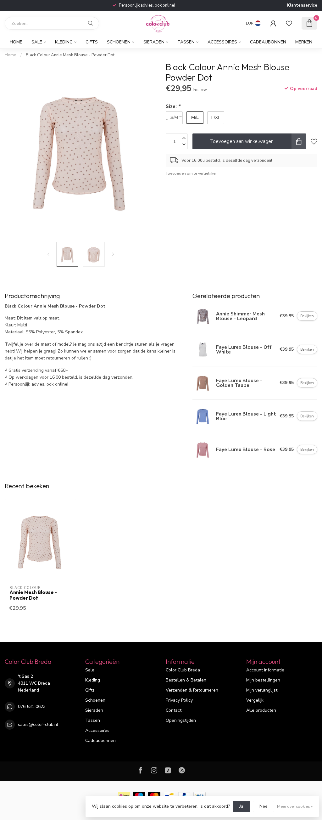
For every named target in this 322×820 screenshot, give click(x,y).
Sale (36, 42)
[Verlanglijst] (289, 23)
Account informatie (265, 670)
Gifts (92, 42)
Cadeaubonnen (268, 42)
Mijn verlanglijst (261, 690)
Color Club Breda (183, 670)
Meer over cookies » (295, 806)
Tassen (186, 42)
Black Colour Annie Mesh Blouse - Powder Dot (70, 55)
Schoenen (118, 42)
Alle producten (261, 710)
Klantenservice (302, 5)
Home (16, 42)
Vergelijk (255, 700)
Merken (303, 42)
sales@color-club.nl (38, 724)
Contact (173, 710)
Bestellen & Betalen (186, 680)
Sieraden (153, 42)
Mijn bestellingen (263, 680)
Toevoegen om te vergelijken (192, 173)
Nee (263, 806)
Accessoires (222, 42)
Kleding (64, 42)
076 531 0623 (32, 707)
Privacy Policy (179, 700)
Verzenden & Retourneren (192, 690)
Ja (241, 806)
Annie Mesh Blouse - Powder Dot (33, 595)
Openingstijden (181, 720)
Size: (173, 106)
